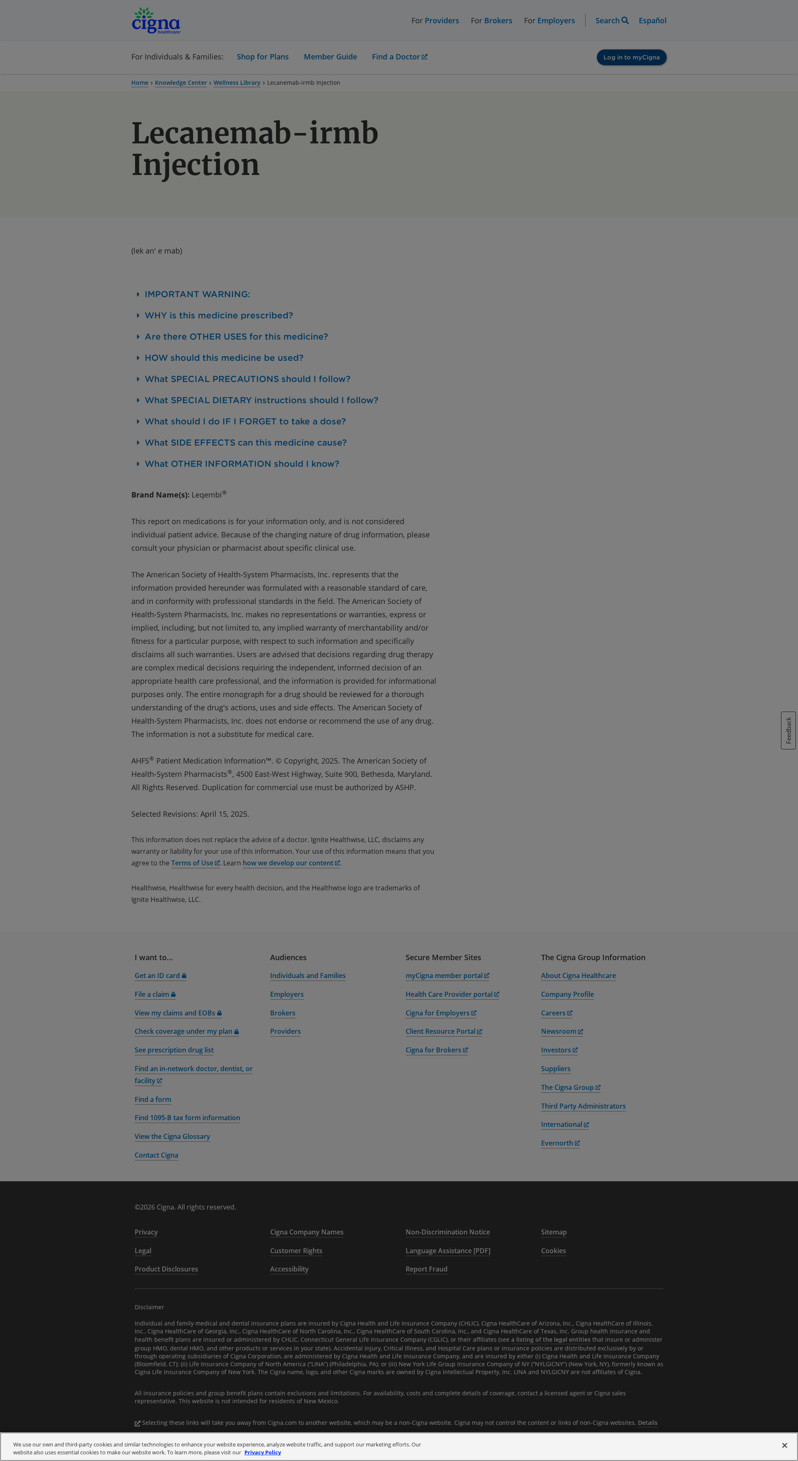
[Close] (785, 1445)
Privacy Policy (262, 1452)
